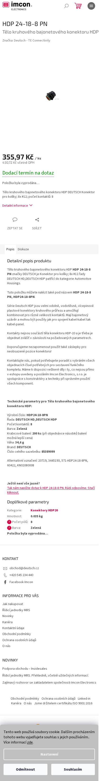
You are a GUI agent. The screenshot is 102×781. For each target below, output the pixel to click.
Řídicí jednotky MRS (16, 610)
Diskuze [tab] (23, 249)
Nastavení (49, 754)
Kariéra (7, 622)
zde (30, 742)
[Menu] (91, 6)
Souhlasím (73, 769)
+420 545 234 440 (21, 575)
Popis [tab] (10, 249)
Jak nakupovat (12, 604)
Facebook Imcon (21, 582)
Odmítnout (25, 769)
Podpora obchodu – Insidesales (24, 669)
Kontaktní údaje (13, 628)
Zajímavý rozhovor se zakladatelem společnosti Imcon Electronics (49, 683)
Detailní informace (15, 205)
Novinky (8, 616)
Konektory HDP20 (44, 510)
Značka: (26, 40)
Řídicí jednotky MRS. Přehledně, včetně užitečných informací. (45, 675)
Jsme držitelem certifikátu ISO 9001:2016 (63, 703)
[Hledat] (66, 6)
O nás (6, 646)
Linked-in (84, 698)
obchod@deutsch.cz (24, 568)
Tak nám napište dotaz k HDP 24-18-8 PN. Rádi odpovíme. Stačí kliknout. (51, 490)
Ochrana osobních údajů (19, 640)
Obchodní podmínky (16, 634)
